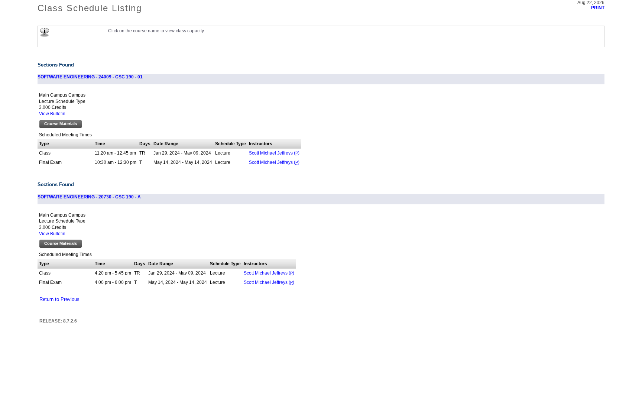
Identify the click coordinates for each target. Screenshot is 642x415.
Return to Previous (59, 299)
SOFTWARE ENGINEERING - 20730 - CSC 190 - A (89, 197)
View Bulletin (52, 113)
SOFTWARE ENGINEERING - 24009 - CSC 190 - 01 (90, 77)
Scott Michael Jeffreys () (274, 153)
